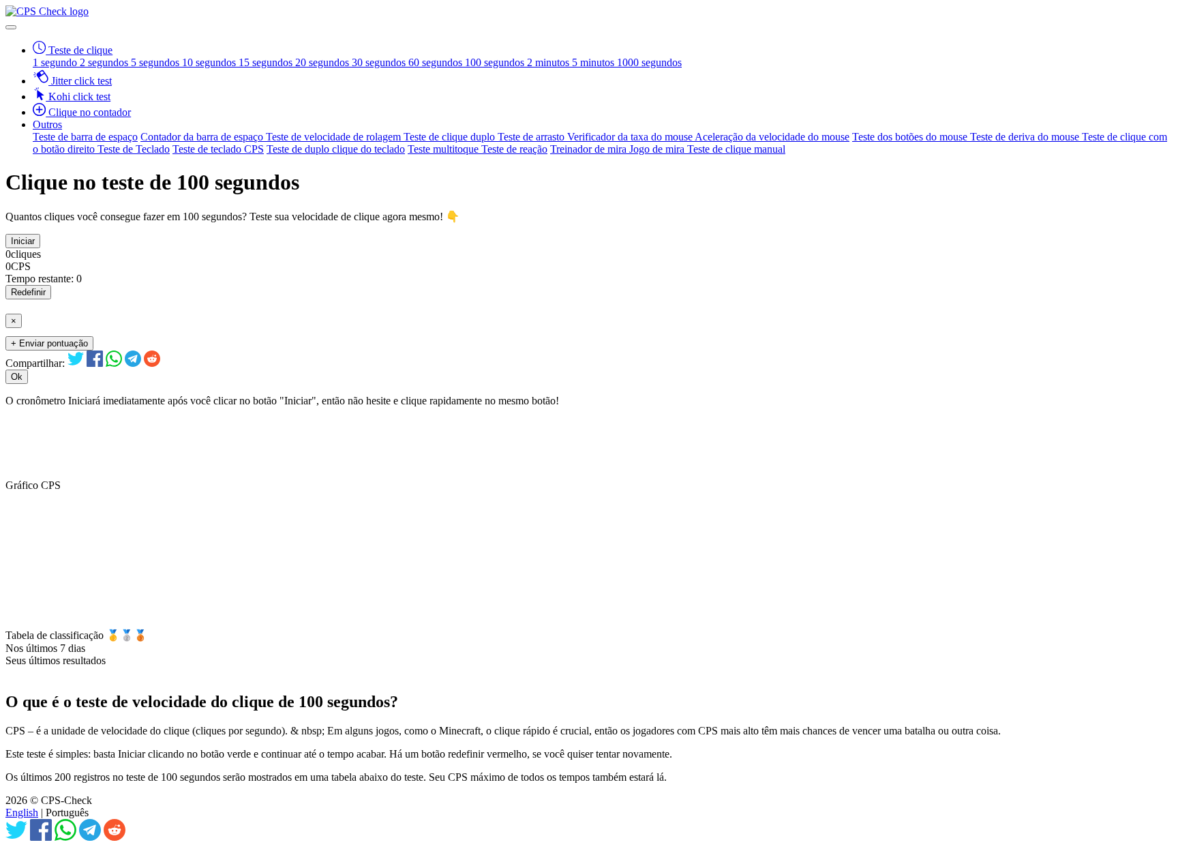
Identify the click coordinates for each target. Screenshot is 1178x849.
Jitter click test (80, 81)
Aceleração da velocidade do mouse (772, 137)
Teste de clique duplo (451, 137)
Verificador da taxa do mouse (631, 137)
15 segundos (267, 62)
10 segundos (210, 62)
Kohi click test (78, 96)
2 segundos (105, 62)
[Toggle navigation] (10, 27)
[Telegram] (133, 363)
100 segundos (496, 62)
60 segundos (436, 62)
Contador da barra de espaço (203, 137)
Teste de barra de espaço (85, 137)
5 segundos (156, 62)
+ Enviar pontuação (49, 343)
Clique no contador (88, 112)
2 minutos (549, 62)
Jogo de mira (658, 149)
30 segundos (380, 62)
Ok (16, 377)
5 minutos (594, 62)
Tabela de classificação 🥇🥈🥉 (76, 635)
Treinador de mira (589, 149)
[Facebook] (95, 363)
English (21, 812)
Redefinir (28, 292)
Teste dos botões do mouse (911, 137)
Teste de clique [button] (79, 50)
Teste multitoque (444, 149)
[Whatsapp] (114, 363)
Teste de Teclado (133, 149)
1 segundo (56, 62)
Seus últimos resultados (55, 660)
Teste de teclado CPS (218, 149)
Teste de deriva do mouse (1026, 137)
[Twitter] (75, 363)
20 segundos (323, 62)
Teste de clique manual (736, 149)
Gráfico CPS (33, 485)
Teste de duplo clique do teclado (336, 149)
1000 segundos (649, 62)
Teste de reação (514, 149)
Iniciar (23, 241)
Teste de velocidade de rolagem (335, 137)
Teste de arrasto (532, 137)
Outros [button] (47, 124)
